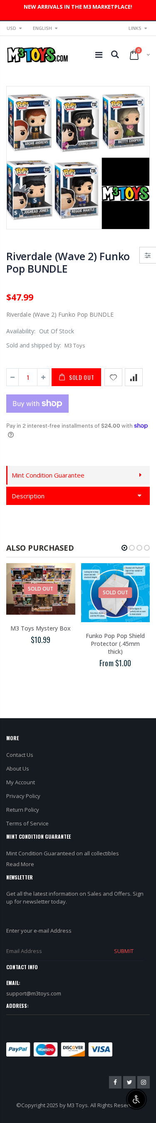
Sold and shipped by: (33, 345)
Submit (123, 951)
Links (135, 28)
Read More (20, 864)
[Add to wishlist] (113, 377)
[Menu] (98, 54)
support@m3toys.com (33, 993)
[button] (124, 548)
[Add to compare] (134, 377)
